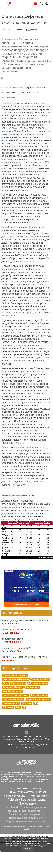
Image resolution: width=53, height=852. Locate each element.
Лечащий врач (38, 796)
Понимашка (27, 803)
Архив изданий (25, 742)
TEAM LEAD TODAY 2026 (15, 629)
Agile (18, 707)
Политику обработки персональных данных (28, 846)
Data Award (8, 707)
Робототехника (18, 683)
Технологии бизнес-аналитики (25, 810)
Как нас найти (8, 739)
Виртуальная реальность (37, 699)
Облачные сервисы (37, 683)
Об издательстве (10, 736)
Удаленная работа (40, 679)
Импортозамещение (13, 699)
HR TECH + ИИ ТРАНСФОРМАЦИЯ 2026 (24, 657)
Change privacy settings (25, 747)
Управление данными (33, 807)
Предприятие (31, 30)
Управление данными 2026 (16, 648)
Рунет (5, 683)
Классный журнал (34, 799)
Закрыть (27, 849)
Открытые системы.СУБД (27, 792)
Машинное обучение (13, 687)
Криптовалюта (32, 687)
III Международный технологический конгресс (26, 620)
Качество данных (32, 814)
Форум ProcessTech (12, 638)
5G (24, 707)
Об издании (26, 736)
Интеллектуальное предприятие (26, 817)
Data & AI (14, 814)
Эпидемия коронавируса (15, 675)
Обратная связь (41, 736)
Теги (47, 739)
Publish (13, 799)
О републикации (35, 739)
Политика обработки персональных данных (25, 744)
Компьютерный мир (27, 788)
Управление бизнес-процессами (25, 821)
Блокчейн (27, 703)
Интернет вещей (39, 695)
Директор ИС (15, 796)
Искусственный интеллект (16, 695)
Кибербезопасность (12, 691)
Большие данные (11, 703)
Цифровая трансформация (16, 679)
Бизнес (20, 30)
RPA (36, 703)
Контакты (21, 739)
